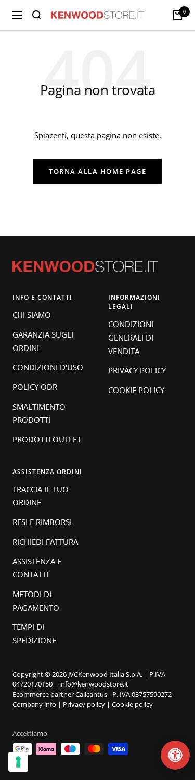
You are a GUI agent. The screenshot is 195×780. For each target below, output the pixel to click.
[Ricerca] (37, 15)
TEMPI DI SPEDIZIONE (34, 633)
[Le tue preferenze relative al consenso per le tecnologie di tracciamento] (18, 762)
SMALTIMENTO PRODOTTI (39, 413)
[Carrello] (177, 15)
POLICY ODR (34, 387)
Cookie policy (132, 704)
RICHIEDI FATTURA (45, 541)
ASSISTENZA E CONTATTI (36, 568)
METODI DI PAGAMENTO (35, 601)
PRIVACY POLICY (137, 370)
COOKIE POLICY (136, 390)
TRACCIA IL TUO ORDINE (40, 496)
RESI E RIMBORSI (42, 522)
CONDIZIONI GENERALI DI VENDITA (130, 337)
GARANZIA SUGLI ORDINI (42, 341)
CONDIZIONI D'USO (47, 367)
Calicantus (91, 694)
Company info (34, 704)
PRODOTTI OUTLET (46, 439)
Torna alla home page (97, 171)
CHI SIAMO (31, 315)
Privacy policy (84, 704)
